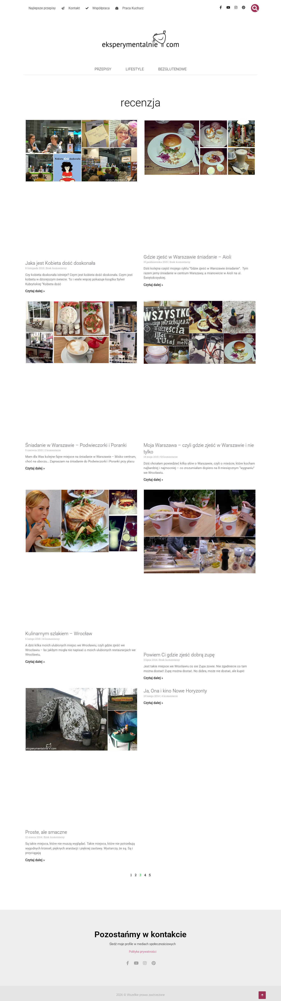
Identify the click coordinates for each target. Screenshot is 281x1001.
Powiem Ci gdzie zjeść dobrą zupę (179, 655)
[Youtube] (228, 7)
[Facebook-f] (220, 7)
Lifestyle (135, 69)
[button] (255, 8)
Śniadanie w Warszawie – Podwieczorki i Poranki (76, 445)
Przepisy (103, 69)
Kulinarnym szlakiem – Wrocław (58, 633)
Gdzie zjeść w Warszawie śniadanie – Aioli (187, 257)
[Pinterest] (243, 7)
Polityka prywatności (142, 951)
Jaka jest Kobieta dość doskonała (60, 263)
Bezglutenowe (172, 69)
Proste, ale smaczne (46, 832)
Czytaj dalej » (35, 291)
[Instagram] (236, 7)
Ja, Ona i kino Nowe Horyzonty (175, 691)
